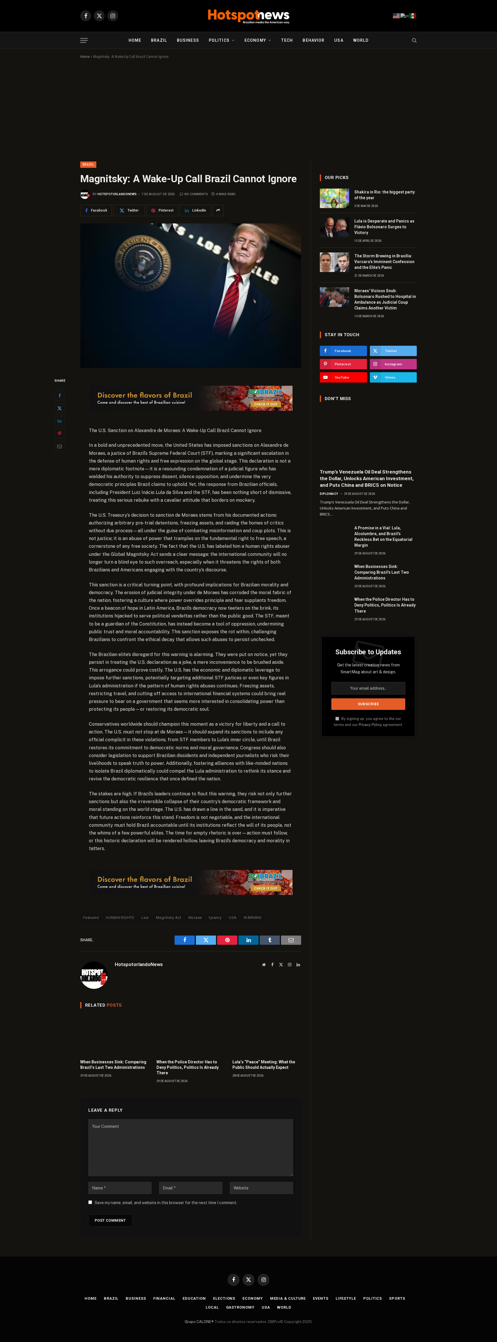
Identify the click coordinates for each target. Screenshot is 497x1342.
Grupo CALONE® (199, 1322)
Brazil (159, 40)
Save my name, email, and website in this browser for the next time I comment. (166, 1202)
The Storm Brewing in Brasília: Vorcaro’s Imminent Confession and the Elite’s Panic (384, 262)
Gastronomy (240, 1307)
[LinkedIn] (59, 420)
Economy (255, 40)
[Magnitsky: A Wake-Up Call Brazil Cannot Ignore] (190, 295)
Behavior (313, 40)
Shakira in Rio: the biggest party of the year (384, 195)
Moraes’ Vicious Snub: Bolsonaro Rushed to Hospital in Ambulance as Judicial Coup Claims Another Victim (385, 299)
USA (338, 40)
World (361, 40)
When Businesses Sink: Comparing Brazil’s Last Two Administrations (113, 1065)
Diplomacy (329, 493)
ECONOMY (252, 1298)
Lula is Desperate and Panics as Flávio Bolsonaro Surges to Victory (384, 227)
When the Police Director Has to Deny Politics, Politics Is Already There (187, 1067)
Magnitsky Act (168, 917)
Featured (91, 917)
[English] (396, 16)
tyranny (215, 917)
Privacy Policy (370, 725)
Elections (224, 1298)
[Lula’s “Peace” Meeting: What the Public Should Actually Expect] (266, 1035)
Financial (164, 1298)
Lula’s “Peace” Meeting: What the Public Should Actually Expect (263, 1065)
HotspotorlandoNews (117, 194)
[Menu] (84, 40)
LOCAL (212, 1307)
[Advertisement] (248, 109)
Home (135, 40)
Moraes (195, 917)
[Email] (59, 446)
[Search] (414, 40)
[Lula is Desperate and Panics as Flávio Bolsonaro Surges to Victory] (334, 227)
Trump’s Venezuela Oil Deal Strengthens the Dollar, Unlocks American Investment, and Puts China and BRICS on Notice (367, 478)
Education (194, 1298)
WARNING (252, 917)
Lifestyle (346, 1298)
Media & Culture (288, 1298)
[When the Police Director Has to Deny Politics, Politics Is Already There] (190, 1035)
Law (145, 917)
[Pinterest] (59, 433)
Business (188, 40)
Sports (397, 1298)
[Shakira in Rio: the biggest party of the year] (334, 198)
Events (320, 1298)
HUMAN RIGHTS (120, 917)
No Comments (196, 194)
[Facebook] (59, 395)
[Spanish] (413, 16)
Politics (219, 40)
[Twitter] (59, 408)
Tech (287, 40)
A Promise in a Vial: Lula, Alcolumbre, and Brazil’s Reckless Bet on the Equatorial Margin (383, 537)
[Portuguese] (404, 16)
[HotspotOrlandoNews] (248, 16)
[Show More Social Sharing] (218, 210)
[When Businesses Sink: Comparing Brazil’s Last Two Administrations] (114, 1035)
